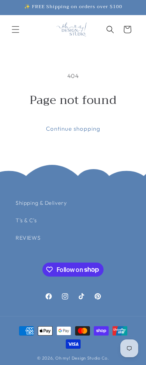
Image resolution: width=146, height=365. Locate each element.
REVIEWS (28, 237)
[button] (15, 29)
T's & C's (26, 220)
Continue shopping (73, 128)
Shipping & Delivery (41, 202)
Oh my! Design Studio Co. (82, 358)
